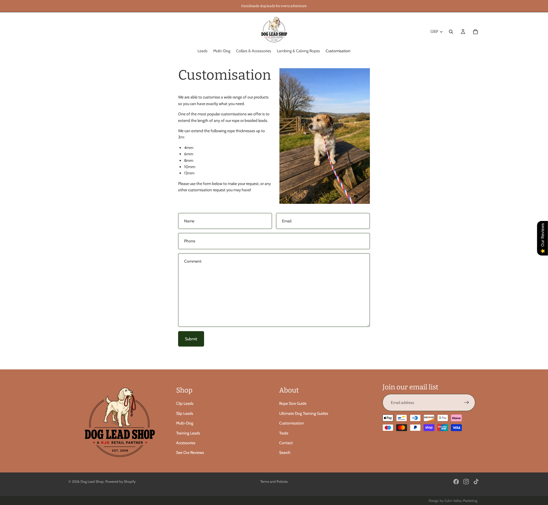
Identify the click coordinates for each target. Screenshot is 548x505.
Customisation (291, 423)
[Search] (451, 31)
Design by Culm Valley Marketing (453, 500)
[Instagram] (466, 481)
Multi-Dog (184, 423)
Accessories (186, 442)
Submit (191, 338)
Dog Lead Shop (92, 481)
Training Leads (188, 433)
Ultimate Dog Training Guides (303, 413)
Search (285, 452)
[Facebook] (456, 481)
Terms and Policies (274, 481)
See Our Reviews (190, 452)
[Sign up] (467, 403)
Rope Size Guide (293, 403)
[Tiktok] (476, 481)
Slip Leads (184, 413)
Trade (283, 433)
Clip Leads (185, 403)
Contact (286, 442)
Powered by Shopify (120, 481)
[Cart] (475, 31)
